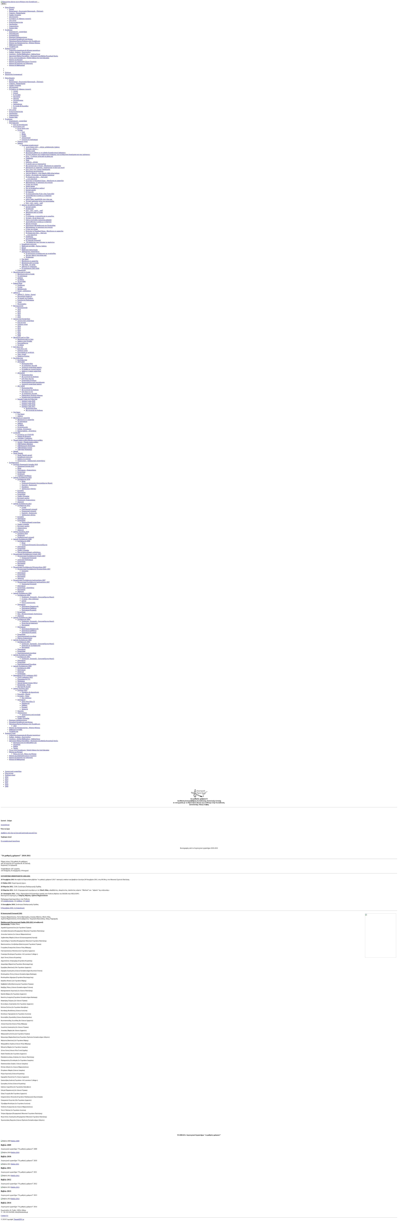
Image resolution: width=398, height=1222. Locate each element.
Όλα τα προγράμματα (20, 125)
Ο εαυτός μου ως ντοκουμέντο (36, 164)
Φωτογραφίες (21, 304)
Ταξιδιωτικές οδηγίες (28, 515)
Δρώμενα (20, 502)
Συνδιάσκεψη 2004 (23, 619)
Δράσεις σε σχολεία (24, 459)
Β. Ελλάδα (16, 95)
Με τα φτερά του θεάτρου (30, 377)
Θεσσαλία (16, 97)
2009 (19, 335)
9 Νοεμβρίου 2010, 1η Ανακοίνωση (12, 908)
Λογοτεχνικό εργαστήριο (25, 321)
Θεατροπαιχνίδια (27, 363)
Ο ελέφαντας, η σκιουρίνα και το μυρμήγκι (40, 216)
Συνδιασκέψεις (14, 462)
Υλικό (19, 302)
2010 (19, 317)
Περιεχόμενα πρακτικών (30, 623)
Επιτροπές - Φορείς (23, 694)
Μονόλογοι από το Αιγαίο (34, 212)
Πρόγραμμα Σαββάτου (29, 608)
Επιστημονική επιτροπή (29, 509)
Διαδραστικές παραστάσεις (30, 251)
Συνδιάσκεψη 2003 (23, 642)
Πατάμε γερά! (30, 151)
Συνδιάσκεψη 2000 (23, 668)
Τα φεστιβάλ (21, 281)
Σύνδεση (8, 72)
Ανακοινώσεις (13, 115)
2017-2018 (21, 386)
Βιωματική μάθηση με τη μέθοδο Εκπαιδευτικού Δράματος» (46, 153)
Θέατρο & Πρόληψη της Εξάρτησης (21, 757)
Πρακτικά (20, 672)
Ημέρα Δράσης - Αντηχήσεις (26, 431)
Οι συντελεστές (22, 427)
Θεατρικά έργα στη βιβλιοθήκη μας (25, 743)
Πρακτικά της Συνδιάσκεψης (31, 645)
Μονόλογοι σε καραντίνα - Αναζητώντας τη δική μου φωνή (45, 167)
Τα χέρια (28, 197)
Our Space (25, 259)
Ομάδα (24, 136)
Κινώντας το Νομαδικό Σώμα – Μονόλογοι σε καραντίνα (45, 181)
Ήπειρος (16, 98)
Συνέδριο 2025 (22, 690)
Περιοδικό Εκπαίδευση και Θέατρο (21, 722)
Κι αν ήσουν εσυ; (23, 128)
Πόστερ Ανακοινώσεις (24, 638)
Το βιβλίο (20, 279)
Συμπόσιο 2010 (22, 533)
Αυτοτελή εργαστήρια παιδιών (32, 367)
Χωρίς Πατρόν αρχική (24, 455)
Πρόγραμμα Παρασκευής (30, 606)
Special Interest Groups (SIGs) (27, 683)
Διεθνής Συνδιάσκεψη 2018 (22, 477)
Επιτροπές (25, 571)
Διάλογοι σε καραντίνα (29, 266)
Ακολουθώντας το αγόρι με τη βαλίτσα (38, 195)
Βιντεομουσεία (18, 306)
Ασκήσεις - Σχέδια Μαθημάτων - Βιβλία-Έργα (24, 739)
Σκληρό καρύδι (31, 190)
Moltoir (15, 451)
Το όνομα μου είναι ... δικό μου (36, 233)
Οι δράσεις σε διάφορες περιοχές (20, 89)
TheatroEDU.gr (19, 1219)
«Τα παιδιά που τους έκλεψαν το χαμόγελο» (40, 242)
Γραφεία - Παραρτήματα (17, 83)
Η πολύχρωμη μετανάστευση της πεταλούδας (41, 253)
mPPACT (16, 293)
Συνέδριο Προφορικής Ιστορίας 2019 (25, 464)
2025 (15, 726)
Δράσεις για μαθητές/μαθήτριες (32, 205)
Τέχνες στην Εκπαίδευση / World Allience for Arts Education (29, 750)
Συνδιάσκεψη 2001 (23, 657)
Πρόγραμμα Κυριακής (29, 610)
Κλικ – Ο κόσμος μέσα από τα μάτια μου (39, 156)
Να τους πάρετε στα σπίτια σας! (36, 255)
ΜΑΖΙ (24, 248)
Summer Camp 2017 (28, 406)
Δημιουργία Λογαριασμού (13, 74)
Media (24, 134)
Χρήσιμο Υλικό (10, 733)
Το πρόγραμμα (22, 276)
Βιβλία (15, 746)
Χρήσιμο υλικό (22, 141)
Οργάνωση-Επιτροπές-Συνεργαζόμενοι (34, 545)
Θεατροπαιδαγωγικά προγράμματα (33, 382)
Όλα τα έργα (21, 322)
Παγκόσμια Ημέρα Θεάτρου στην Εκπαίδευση (24, 724)
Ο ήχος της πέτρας (32, 184)
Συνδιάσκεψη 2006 (23, 595)
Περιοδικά (16, 744)
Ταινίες (15, 748)
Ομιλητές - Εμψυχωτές (29, 485)
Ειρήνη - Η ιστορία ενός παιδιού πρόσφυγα (40, 175)
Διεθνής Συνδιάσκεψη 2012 (22, 504)
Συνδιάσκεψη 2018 (23, 479)
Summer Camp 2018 (28, 405)
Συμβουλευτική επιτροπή (25, 537)
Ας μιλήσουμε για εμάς (29, 365)
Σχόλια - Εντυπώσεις (24, 429)
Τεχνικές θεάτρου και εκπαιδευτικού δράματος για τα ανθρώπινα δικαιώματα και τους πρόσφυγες (58, 154)
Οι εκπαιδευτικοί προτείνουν (10, 841)
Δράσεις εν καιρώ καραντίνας (31, 371)
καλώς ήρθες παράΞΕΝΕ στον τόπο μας (39, 199)
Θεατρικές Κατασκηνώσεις (18, 720)
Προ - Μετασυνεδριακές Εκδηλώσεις (29, 614)
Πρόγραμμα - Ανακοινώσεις (26, 470)
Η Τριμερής (30, 192)
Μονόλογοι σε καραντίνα (30, 261)
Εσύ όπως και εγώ (28, 378)
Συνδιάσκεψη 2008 (23, 541)
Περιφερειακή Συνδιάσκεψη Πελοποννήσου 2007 (29, 567)
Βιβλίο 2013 (15, 1187)
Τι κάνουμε (8, 119)
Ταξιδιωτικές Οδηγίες (29, 489)
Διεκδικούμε (13, 113)
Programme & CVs (23, 679)
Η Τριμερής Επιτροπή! (33, 240)
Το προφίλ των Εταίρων (25, 298)
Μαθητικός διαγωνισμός (30, 250)
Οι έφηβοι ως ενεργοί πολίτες (31, 369)
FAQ (23, 132)
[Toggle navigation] (38, 2)
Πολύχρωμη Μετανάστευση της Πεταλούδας (40, 225)
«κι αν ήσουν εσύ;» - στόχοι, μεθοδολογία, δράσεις (43, 147)
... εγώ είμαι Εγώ (31, 179)
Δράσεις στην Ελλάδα (24, 341)
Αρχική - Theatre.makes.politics (27, 442)
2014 (19, 309)
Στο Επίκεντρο (18, 358)
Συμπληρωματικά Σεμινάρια (26, 664)
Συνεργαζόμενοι (22, 343)
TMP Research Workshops (26, 446)
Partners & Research (24, 436)
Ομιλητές (20, 711)
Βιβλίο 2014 (15, 1199)
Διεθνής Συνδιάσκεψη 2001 (22, 655)
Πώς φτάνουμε (26, 698)
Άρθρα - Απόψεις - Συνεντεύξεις (20, 737)
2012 (19, 313)
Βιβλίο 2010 (15, 1152)
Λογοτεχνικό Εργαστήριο (21, 319)
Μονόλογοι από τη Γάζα (21, 337)
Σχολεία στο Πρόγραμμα (25, 300)
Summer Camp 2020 (28, 401)
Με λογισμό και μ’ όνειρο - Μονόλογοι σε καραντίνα (43, 166)
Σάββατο (24, 705)
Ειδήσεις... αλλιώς (32, 162)
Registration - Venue (24, 685)
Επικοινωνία (21, 270)
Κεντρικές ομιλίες (23, 498)
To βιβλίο (20, 345)
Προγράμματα (14, 123)
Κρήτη (15, 102)
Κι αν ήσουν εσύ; (19, 126)
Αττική (15, 91)
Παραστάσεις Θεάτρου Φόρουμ (32, 395)
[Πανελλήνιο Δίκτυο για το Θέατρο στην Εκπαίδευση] (19, 2)
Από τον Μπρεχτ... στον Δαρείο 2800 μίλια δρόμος (42, 173)
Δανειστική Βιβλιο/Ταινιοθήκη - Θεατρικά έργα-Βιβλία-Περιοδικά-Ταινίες (33, 741)
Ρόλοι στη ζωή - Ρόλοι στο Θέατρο (24, 754)
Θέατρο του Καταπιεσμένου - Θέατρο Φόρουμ (24, 728)
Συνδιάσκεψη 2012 (23, 505)
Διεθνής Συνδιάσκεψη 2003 (22, 640)
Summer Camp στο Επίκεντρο (27, 399)
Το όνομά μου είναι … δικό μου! (36, 177)
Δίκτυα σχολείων (31, 223)
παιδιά (27, 901)
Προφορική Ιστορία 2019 (25, 466)
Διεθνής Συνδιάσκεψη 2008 (22, 539)
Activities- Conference (24, 438)
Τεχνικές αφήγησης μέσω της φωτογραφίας (40, 201)
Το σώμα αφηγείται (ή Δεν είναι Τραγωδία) (40, 194)
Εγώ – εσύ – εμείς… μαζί (34, 203)
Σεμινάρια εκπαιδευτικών (30, 145)
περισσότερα (5, 825)
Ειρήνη (28, 214)
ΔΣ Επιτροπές (13, 87)
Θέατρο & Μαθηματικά (17, 759)
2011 (19, 315)
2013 (19, 311)
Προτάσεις (25, 487)
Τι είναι (19, 287)
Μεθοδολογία (22, 289)
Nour (27, 160)
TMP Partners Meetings (25, 444)
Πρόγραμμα (21, 492)
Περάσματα (29, 209)
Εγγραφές (20, 490)
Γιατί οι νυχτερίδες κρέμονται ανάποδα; (39, 220)
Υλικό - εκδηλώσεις (24, 291)
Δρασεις (20, 278)
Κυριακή (24, 707)
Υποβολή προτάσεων (24, 476)
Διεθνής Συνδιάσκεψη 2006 (22, 593)
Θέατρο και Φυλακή (15, 752)
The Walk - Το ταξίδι (28, 265)
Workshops (21, 681)
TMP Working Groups (24, 448)
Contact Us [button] (4, 1216)
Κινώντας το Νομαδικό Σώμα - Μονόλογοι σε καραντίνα (44, 231)
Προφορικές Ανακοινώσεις (26, 500)
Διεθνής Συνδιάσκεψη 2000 (22, 666)
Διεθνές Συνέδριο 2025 (21, 688)
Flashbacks (29, 158)
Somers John (13, 117)
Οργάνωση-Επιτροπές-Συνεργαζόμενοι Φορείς (37, 483)
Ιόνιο (15, 108)
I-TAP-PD (16, 433)
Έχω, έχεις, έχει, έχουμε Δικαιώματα (38, 169)
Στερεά (15, 93)
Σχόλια (24, 601)
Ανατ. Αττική (21, 354)
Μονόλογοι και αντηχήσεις (34, 171)
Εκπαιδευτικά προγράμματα (31, 397)
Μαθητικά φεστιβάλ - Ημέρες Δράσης (34, 246)
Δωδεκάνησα (17, 104)
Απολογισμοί (26, 138)
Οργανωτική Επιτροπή (29, 558)
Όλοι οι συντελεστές (28, 602)
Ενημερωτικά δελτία (16, 111)
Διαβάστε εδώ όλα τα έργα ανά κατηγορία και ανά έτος (19, 833)
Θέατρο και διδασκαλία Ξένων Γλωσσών (22, 756)
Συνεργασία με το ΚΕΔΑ (25, 352)
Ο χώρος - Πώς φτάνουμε (30, 599)
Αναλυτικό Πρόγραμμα (25, 560)
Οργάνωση (21, 285)
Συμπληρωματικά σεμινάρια (26, 636)
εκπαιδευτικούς (8, 901)
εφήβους (19, 901)
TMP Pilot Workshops (24, 449)
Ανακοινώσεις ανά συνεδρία (31, 715)
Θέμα (19, 468)
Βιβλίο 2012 (15, 1175)
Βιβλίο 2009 (15, 1141)
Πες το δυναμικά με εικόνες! (35, 188)
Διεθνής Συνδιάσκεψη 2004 (22, 617)
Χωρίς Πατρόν (18, 453)
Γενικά (24, 507)
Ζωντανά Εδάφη (31, 238)
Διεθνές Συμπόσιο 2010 (21, 532)
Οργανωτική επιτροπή (29, 511)
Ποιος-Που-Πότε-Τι (28, 701)
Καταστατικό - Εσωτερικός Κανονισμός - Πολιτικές (26, 82)
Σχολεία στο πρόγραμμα (30, 139)
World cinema (30, 186)
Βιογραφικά (21, 563)
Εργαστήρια (21, 472)
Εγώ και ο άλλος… (32, 149)
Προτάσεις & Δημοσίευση (30, 692)
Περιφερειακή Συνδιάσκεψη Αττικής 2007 (27, 554)
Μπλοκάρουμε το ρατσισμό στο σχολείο (39, 182)
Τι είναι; (20, 130)
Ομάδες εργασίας (23, 524)
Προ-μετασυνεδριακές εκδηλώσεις (29, 552)
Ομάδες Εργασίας (15, 85)
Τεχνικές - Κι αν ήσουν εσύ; (35, 218)
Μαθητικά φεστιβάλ (15, 729)
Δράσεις (20, 143)
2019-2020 (21, 362)
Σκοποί (11, 80)
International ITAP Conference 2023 (25, 675)
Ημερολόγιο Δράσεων (24, 296)
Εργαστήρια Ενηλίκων (29, 380)
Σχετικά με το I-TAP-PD (25, 434)
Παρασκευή (25, 703)
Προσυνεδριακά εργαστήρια (31, 522)
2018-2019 (21, 373)
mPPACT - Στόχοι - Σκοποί (26, 294)
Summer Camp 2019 (28, 403)
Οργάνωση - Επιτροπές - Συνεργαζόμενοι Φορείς (38, 597)
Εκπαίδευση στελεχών (29, 244)
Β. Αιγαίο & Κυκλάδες (20, 106)
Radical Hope (17, 283)
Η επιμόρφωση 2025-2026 (30, 268)
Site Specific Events (23, 686)
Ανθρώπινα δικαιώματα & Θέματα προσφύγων (24, 735)
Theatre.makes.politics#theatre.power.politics (28, 440)
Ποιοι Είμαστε (10, 78)
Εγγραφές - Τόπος (23, 696)
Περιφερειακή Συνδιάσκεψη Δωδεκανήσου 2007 (29, 580)
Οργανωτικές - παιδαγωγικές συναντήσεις (31, 461)
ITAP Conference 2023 (25, 677)
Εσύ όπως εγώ (18, 347)
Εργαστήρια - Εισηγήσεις (25, 588)
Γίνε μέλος (12, 110)
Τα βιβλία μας (13, 731)
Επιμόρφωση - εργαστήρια (18, 121)
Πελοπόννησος (18, 100)
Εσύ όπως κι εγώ (27, 392)
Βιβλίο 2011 (15, 1164)
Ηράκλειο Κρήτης (23, 356)
